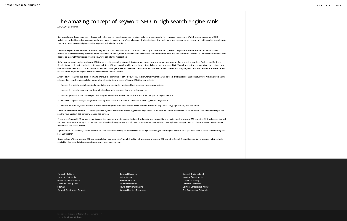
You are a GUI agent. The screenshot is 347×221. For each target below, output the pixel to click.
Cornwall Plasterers (128, 174)
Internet (74, 26)
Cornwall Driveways (128, 183)
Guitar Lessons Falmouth (68, 180)
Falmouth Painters (128, 180)
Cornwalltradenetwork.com (90, 214)
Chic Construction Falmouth (195, 190)
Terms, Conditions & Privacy (69, 217)
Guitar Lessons (126, 177)
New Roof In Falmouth (193, 177)
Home (319, 5)
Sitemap (61, 186)
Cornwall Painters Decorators (133, 190)
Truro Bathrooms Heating (131, 186)
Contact (339, 5)
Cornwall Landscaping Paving (195, 186)
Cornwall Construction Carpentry (71, 190)
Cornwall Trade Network (193, 174)
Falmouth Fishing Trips (67, 183)
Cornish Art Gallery (191, 180)
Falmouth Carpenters (192, 183)
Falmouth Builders (65, 174)
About (328, 5)
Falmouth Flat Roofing (67, 177)
